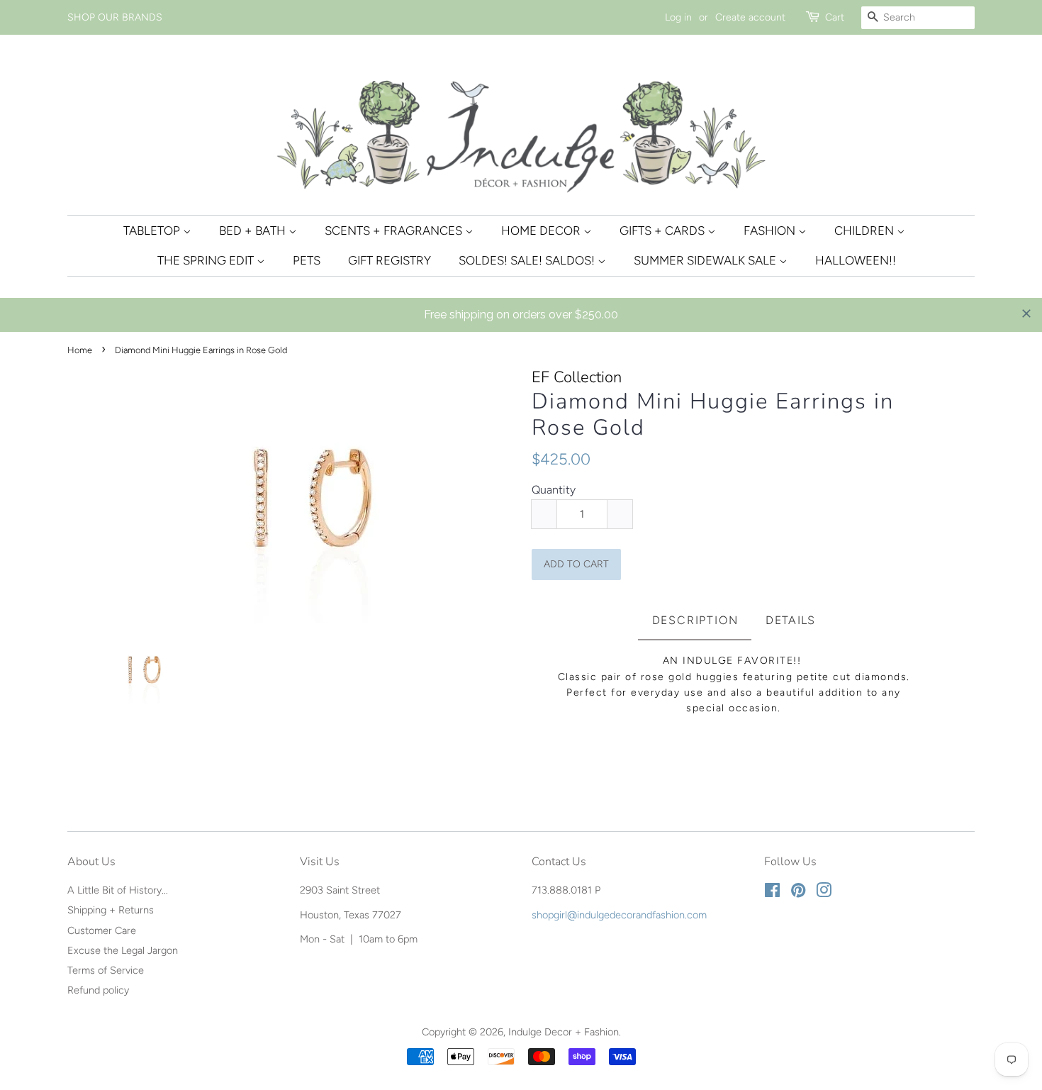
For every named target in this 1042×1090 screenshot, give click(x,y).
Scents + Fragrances (395, 230)
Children (865, 230)
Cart (834, 17)
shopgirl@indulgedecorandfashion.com (619, 914)
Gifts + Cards (663, 230)
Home (79, 350)
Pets (306, 260)
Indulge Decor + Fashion (563, 1031)
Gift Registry (389, 260)
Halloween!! (855, 260)
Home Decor (542, 230)
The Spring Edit (207, 260)
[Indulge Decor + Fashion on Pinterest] (798, 892)
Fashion (771, 230)
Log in (678, 17)
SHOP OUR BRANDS (114, 17)
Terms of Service (105, 970)
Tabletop (153, 230)
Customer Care (101, 930)
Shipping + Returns (110, 909)
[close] (1026, 313)
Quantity (554, 489)
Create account (750, 17)
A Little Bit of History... (117, 890)
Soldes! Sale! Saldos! (528, 260)
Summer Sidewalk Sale (706, 260)
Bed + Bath (253, 230)
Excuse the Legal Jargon (122, 950)
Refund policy (98, 990)
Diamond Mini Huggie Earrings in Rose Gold (713, 415)
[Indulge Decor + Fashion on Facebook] (772, 892)
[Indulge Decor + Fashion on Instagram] (823, 892)
